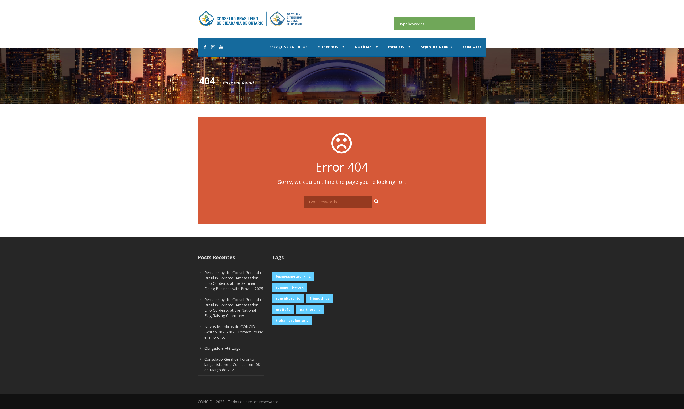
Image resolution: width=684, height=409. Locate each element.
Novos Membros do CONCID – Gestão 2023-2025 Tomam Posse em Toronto (233, 332)
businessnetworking (293, 276)
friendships (319, 298)
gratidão (283, 309)
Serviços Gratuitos (288, 46)
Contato (472, 46)
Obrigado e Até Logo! (223, 348)
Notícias (363, 46)
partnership (310, 309)
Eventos (396, 46)
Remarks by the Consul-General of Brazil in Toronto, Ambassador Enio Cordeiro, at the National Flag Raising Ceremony (234, 307)
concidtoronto (288, 298)
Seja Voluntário (436, 46)
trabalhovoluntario (292, 320)
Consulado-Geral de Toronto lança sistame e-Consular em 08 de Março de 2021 (232, 364)
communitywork (290, 287)
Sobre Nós (328, 46)
